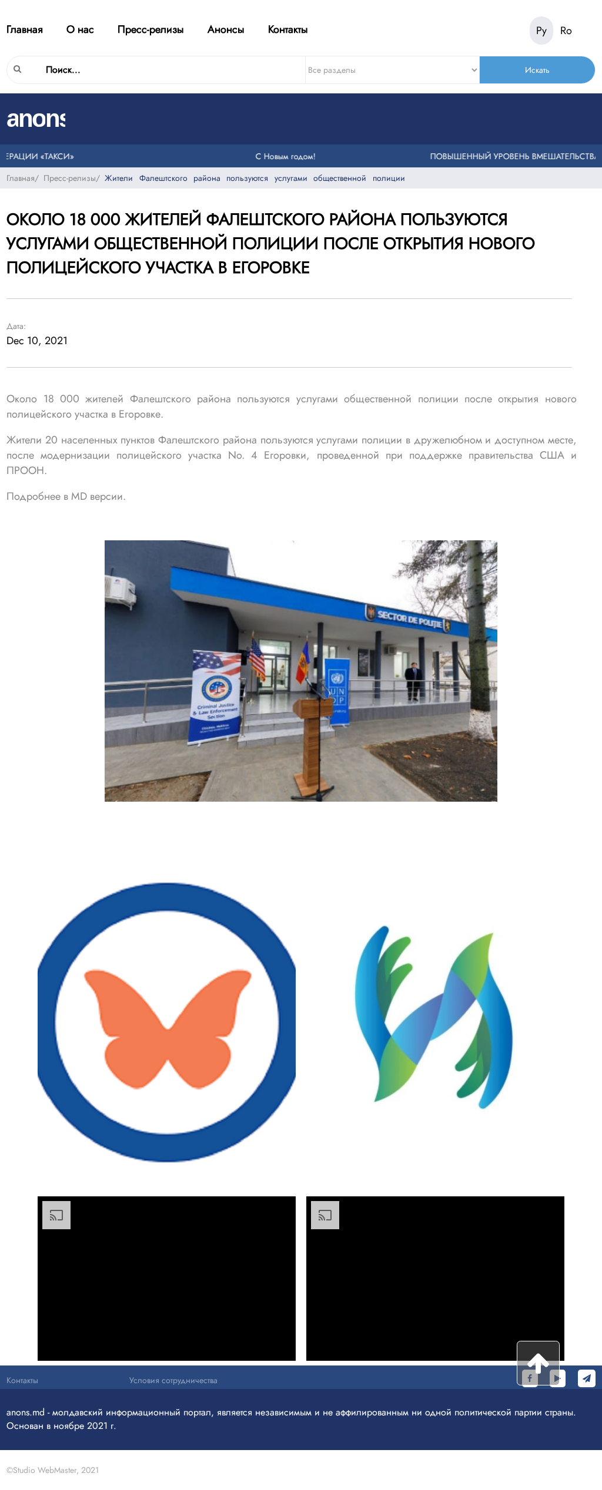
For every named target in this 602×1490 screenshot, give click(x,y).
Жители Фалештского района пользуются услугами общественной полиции (254, 178)
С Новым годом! (270, 156)
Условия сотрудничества (173, 1380)
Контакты (288, 29)
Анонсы (226, 29)
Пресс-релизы (151, 29)
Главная (24, 29)
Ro (566, 30)
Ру (541, 30)
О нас (80, 29)
